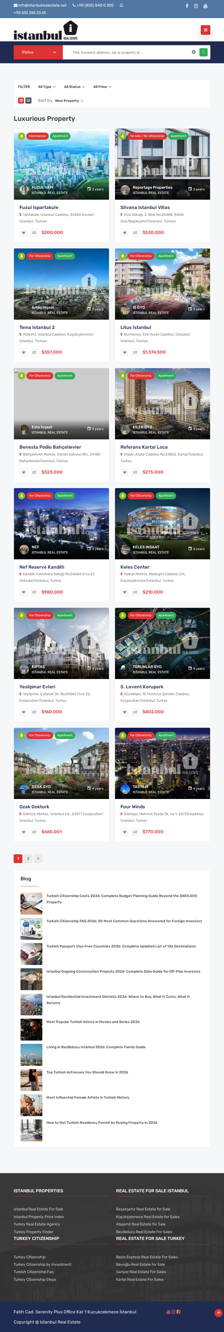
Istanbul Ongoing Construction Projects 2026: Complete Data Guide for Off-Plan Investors (123, 971)
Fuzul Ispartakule (38, 207)
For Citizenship (40, 256)
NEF (35, 547)
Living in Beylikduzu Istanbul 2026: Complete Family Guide (96, 1047)
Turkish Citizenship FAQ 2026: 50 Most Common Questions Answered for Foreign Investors (124, 921)
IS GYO (139, 307)
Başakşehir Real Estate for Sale (143, 1209)
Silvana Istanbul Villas (145, 207)
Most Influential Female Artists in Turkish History (87, 1097)
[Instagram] (196, 6)
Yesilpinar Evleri (37, 686)
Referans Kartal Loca (144, 447)
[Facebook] (187, 6)
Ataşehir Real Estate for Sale (141, 1224)
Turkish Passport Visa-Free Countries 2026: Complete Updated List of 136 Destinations (121, 946)
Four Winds (132, 806)
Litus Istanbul (135, 327)
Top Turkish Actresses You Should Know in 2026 (87, 1072)
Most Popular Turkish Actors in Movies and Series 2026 (93, 1022)
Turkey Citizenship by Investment (42, 1264)
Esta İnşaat (42, 427)
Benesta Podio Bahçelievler (50, 447)
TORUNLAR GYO (147, 666)
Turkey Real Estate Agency (37, 1224)
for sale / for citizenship (147, 136)
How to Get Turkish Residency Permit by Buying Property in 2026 (101, 1123)
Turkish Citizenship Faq (34, 1272)
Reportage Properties (152, 187)
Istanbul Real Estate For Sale (38, 1209)
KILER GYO (142, 427)
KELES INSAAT (146, 547)
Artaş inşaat (43, 307)
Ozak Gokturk (34, 806)
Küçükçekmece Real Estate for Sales (147, 1216)
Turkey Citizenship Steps (35, 1279)
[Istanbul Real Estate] (46, 29)
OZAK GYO (41, 786)
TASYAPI (140, 786)
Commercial (37, 136)
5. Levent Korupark (141, 686)
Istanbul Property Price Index (39, 1216)
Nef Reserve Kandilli (41, 567)
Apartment (60, 136)
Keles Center (134, 567)
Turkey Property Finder (33, 1232)
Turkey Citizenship (29, 1257)
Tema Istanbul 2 (37, 327)
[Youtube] (205, 6)
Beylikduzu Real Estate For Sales (144, 1232)
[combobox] (38, 52)
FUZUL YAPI (42, 187)
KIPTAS (38, 666)
